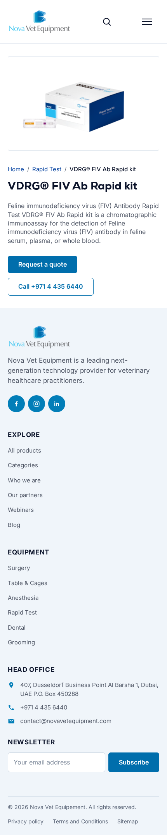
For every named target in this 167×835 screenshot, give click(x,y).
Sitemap (127, 821)
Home (16, 169)
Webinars (21, 509)
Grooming (21, 642)
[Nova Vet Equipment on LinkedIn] (56, 403)
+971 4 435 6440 (43, 707)
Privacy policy (25, 821)
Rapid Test (46, 169)
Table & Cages (27, 583)
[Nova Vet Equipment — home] (39, 22)
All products (24, 450)
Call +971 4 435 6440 (50, 286)
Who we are (24, 480)
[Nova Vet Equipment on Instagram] (36, 403)
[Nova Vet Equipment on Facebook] (16, 403)
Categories (23, 465)
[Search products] (106, 21)
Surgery (19, 568)
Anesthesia (23, 597)
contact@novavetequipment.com (65, 721)
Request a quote (42, 264)
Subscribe (134, 762)
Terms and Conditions (80, 821)
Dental (17, 627)
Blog (14, 525)
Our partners (25, 495)
